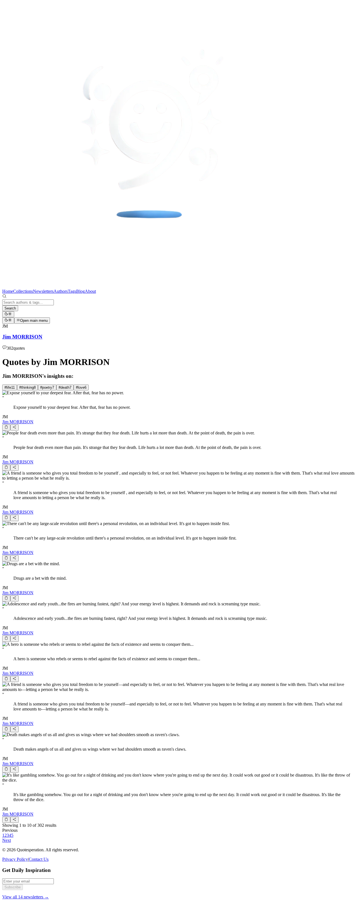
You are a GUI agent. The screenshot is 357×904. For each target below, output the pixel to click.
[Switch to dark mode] (8, 314)
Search (10, 308)
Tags (72, 291)
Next (6, 840)
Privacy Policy (15, 859)
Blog (80, 291)
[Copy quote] (6, 427)
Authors (61, 291)
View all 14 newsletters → (25, 897)
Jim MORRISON (17, 421)
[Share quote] (14, 427)
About (90, 291)
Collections (23, 291)
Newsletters (43, 291)
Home (7, 291)
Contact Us (39, 859)
